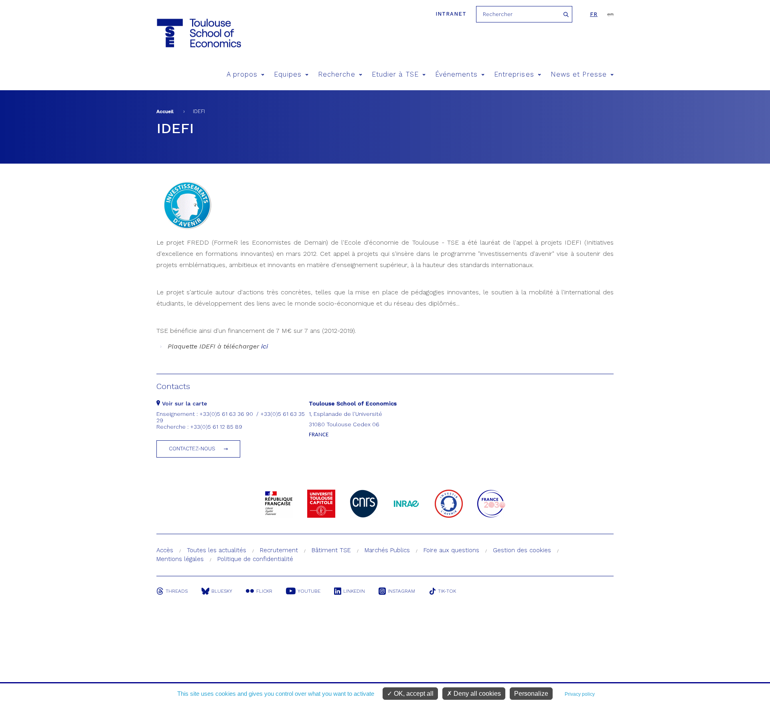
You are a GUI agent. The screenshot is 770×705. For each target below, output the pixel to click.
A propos (242, 74)
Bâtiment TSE (331, 550)
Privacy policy (580, 694)
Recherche (336, 74)
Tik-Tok (447, 591)
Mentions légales (180, 559)
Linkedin (354, 591)
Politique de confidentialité (255, 559)
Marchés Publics (387, 550)
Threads (177, 591)
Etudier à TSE (395, 74)
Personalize (531, 693)
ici (263, 346)
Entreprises (514, 74)
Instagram (401, 591)
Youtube (309, 591)
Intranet (451, 14)
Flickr (264, 591)
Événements (456, 74)
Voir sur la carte (183, 403)
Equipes (288, 74)
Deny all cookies (476, 693)
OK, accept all (413, 693)
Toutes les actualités (216, 550)
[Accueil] (198, 33)
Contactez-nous (192, 449)
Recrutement (279, 550)
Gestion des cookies (522, 550)
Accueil (165, 111)
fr (594, 14)
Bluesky (221, 591)
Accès (164, 550)
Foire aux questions (451, 550)
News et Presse (579, 74)
